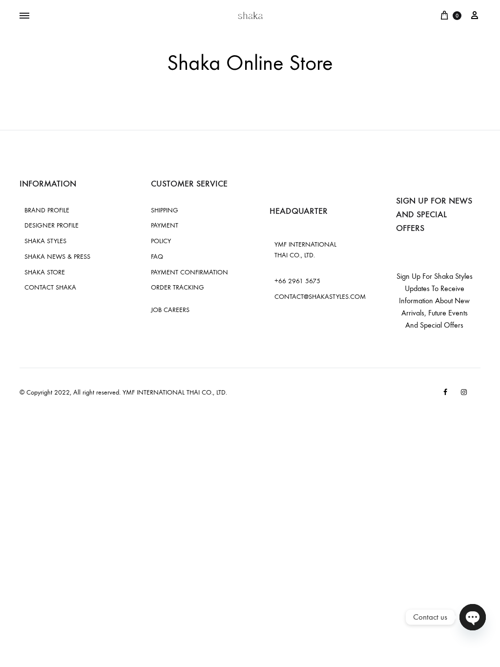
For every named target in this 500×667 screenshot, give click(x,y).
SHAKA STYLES (45, 241)
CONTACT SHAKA (50, 287)
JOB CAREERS (170, 310)
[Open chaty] (472, 617)
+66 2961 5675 (297, 281)
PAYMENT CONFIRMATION (189, 272)
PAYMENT (164, 225)
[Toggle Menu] (24, 16)
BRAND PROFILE (46, 210)
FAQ (157, 256)
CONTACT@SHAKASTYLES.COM (320, 296)
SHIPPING (164, 210)
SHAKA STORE (44, 272)
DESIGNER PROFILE (51, 225)
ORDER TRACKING (177, 287)
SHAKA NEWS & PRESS (57, 256)
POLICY (161, 241)
